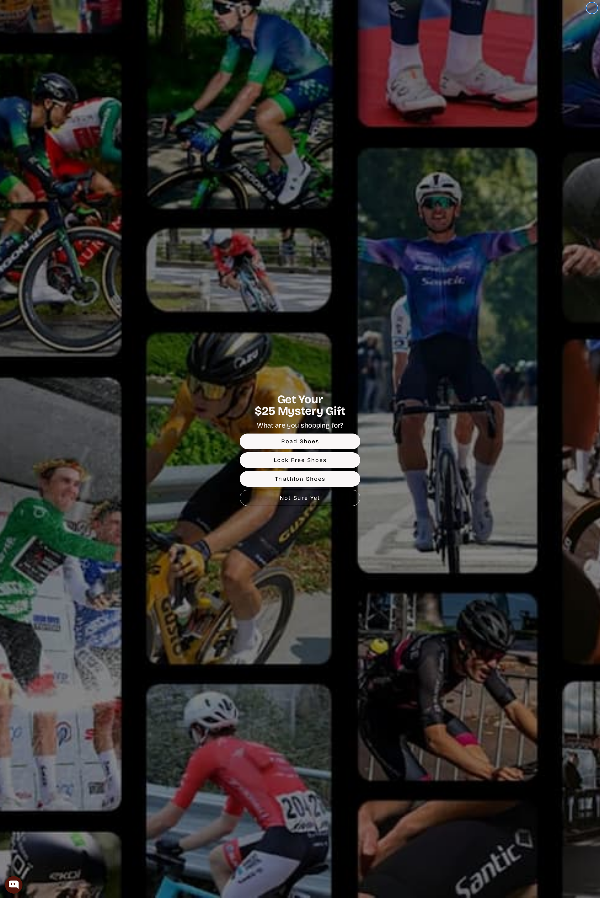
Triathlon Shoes (300, 478)
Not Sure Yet (300, 497)
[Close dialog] (592, 8)
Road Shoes (300, 441)
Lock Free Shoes (300, 460)
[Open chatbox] (13, 885)
